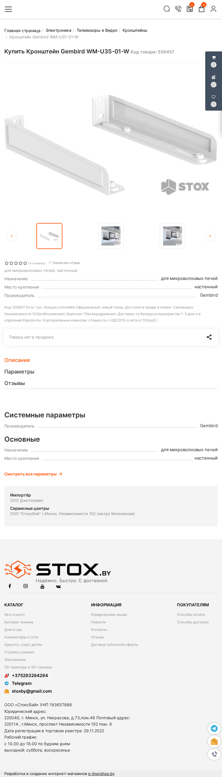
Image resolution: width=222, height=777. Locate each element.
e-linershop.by (101, 773)
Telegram (22, 683)
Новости (98, 622)
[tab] (111, 360)
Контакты (99, 629)
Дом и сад (12, 629)
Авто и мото (14, 614)
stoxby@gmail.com (32, 691)
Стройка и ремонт (19, 652)
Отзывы (97, 637)
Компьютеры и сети (21, 637)
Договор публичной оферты (114, 644)
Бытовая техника (18, 622)
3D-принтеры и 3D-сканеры (28, 667)
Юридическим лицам (109, 614)
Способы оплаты (191, 614)
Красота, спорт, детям (23, 644)
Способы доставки (193, 622)
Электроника (15, 659)
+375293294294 (30, 675)
